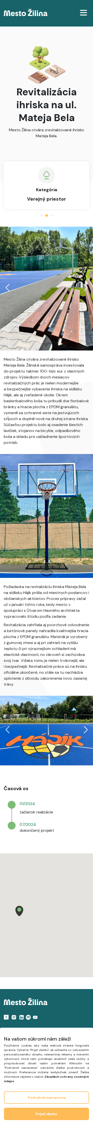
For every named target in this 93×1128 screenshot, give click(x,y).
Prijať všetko (46, 1114)
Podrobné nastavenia (46, 1097)
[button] (19, 911)
